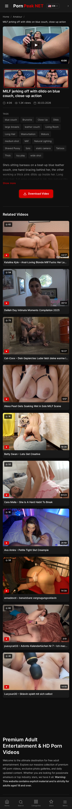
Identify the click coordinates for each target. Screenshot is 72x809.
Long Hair (10, 134)
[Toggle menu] (6, 6)
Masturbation (28, 134)
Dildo (56, 119)
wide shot (35, 155)
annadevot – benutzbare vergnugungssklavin (30, 597)
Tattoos (60, 148)
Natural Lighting (43, 141)
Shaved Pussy (12, 148)
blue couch (11, 119)
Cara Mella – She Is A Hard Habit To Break (28, 502)
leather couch (32, 126)
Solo (28, 148)
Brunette (27, 119)
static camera (43, 148)
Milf (27, 141)
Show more (9, 183)
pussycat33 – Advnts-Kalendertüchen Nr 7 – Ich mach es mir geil (36, 645)
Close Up (43, 119)
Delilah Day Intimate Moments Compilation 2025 (32, 310)
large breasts (12, 126)
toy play (20, 155)
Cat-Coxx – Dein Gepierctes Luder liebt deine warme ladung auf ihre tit (36, 358)
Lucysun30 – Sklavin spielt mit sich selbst (28, 693)
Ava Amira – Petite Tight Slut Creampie (26, 549)
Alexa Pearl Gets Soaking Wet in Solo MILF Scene (32, 406)
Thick (8, 155)
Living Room (52, 126)
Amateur (17, 16)
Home (6, 16)
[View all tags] (68, 6)
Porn (28, 5)
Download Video (38, 193)
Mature (45, 134)
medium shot (12, 141)
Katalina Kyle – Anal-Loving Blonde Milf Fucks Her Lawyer (36, 262)
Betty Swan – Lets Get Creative (22, 453)
